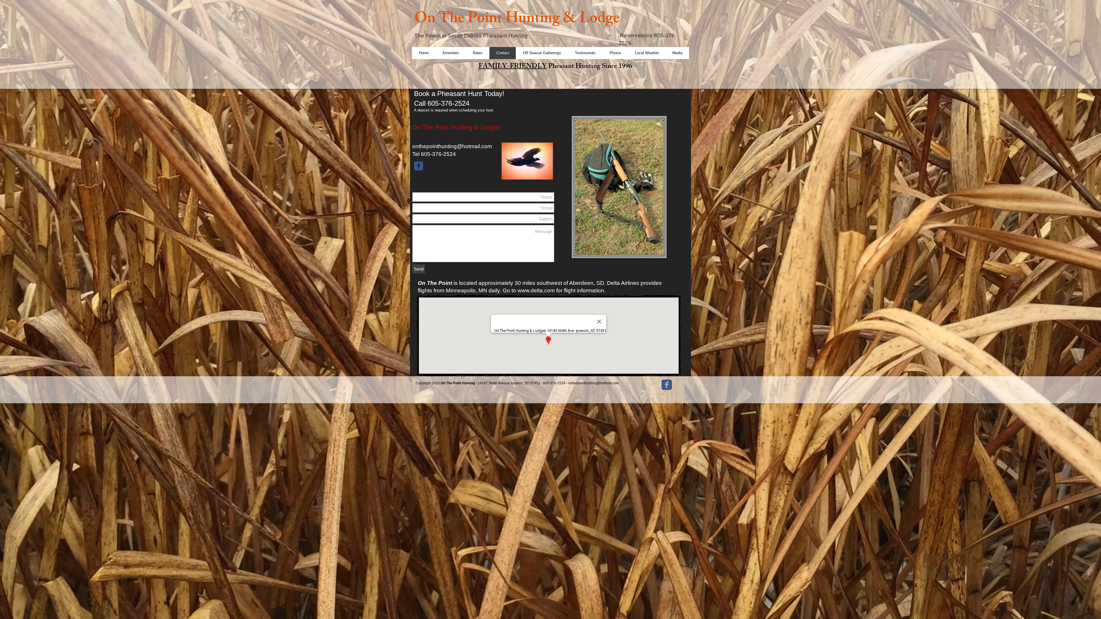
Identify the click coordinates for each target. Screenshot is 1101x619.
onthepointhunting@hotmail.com (452, 146)
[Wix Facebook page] (418, 166)
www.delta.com (536, 290)
